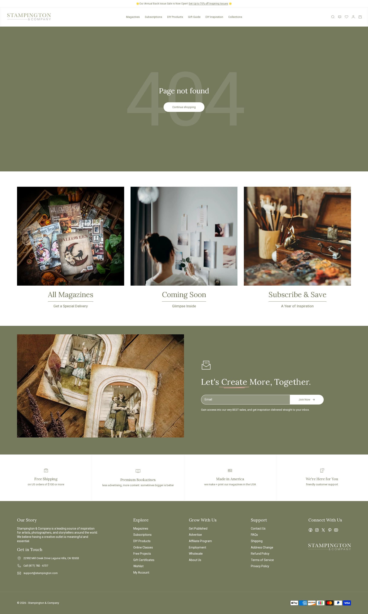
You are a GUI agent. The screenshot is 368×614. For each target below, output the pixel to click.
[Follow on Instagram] (317, 530)
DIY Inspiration (214, 17)
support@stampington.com (40, 573)
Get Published (198, 528)
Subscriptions (153, 17)
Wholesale (196, 553)
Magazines (133, 17)
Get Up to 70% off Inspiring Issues (208, 3)
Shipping (257, 541)
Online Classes (143, 547)
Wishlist (138, 566)
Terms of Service (262, 560)
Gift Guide (194, 17)
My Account (141, 572)
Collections (235, 17)
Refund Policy (260, 553)
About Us (195, 560)
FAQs (254, 534)
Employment (197, 547)
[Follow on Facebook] (310, 530)
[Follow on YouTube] (336, 530)
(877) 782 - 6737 (38, 565)
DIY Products (175, 17)
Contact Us (258, 528)
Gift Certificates (143, 560)
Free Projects (142, 553)
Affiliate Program (200, 541)
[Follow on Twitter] (323, 530)
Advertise (195, 534)
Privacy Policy (260, 566)
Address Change (262, 547)
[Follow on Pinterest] (330, 530)
